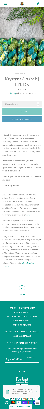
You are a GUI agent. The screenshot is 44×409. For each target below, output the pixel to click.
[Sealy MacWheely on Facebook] (20, 371)
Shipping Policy (22, 321)
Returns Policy (22, 312)
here (28, 215)
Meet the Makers (22, 336)
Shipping (12, 93)
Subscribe (31, 358)
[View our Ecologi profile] (22, 382)
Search (12, 308)
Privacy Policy (27, 308)
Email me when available (22, 119)
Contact (34, 332)
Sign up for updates (22, 343)
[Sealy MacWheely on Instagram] (24, 371)
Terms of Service (22, 325)
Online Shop (11, 332)
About (24, 332)
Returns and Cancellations (22, 316)
